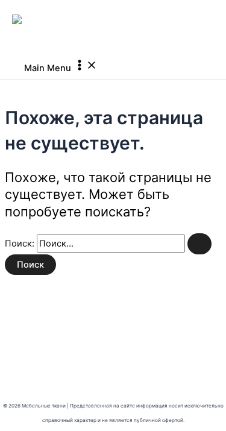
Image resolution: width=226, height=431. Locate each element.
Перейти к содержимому (54, 7)
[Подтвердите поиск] (199, 243)
